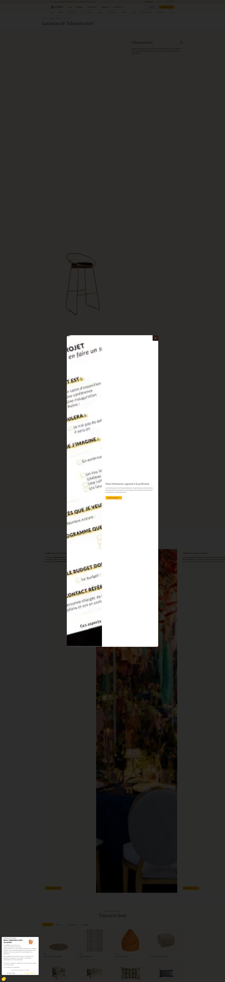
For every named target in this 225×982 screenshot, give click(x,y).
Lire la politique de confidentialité (11, 967)
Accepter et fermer (29, 973)
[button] (4, 979)
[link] (113, 498)
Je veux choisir (11, 973)
